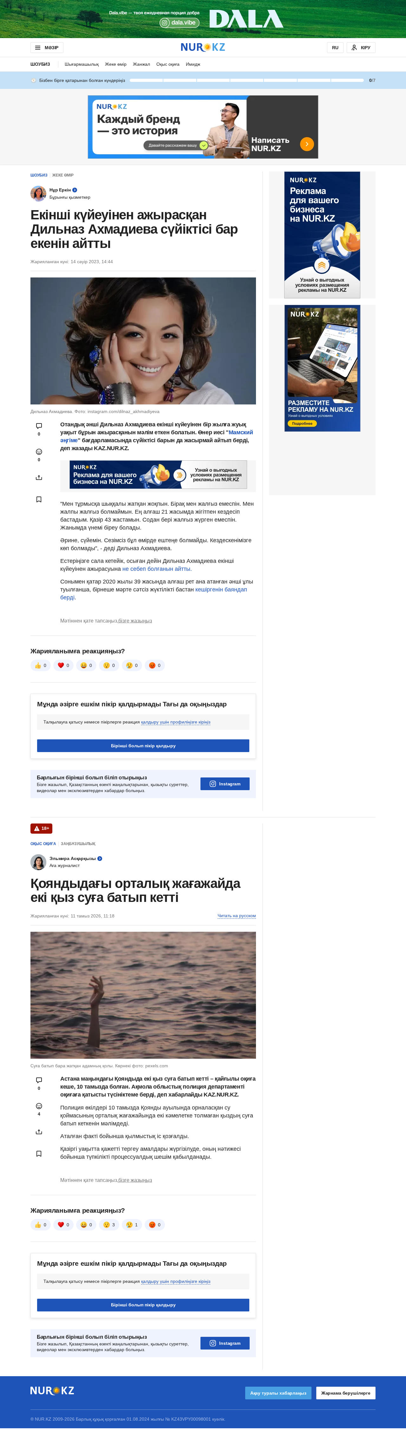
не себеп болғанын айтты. (157, 569)
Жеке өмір (116, 64)
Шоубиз (40, 64)
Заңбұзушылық (78, 844)
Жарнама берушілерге (345, 1393)
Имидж (193, 64)
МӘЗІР (51, 47)
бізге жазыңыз (135, 620)
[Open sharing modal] (39, 477)
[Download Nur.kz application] (203, 19)
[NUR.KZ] (203, 47)
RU (335, 47)
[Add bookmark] (39, 499)
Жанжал (141, 64)
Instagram (229, 783)
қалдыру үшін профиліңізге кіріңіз (175, 721)
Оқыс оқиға (168, 64)
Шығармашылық (82, 64)
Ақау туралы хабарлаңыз (278, 1393)
